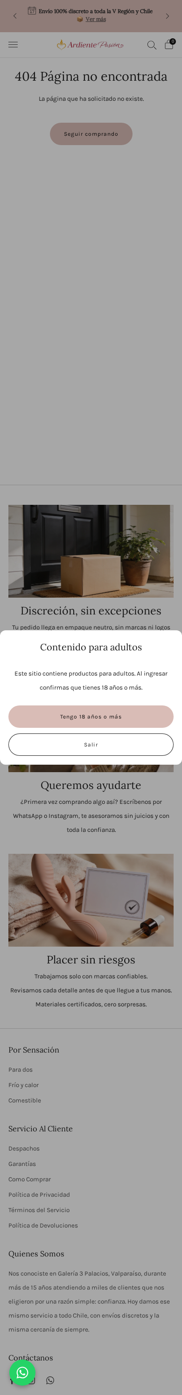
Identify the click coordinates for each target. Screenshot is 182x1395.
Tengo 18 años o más (91, 716)
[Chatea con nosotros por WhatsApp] (22, 1373)
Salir (91, 744)
